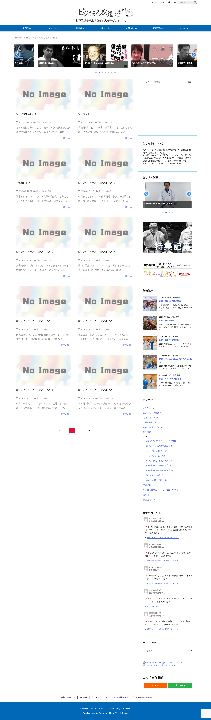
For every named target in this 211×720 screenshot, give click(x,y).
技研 (147, 485)
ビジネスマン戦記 (152, 412)
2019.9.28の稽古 (153, 606)
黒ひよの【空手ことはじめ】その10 (96, 390)
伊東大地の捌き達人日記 (159, 460)
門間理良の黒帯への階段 (159, 470)
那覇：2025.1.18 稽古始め (170, 379)
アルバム (148, 407)
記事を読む (66, 138)
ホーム (20, 37)
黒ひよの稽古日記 (43, 122)
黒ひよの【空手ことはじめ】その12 (96, 321)
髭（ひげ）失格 (154, 475)
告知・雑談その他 (153, 427)
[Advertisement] (167, 112)
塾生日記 (32, 37)
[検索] (195, 2)
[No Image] (43, 94)
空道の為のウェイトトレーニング (161, 490)
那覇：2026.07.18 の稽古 (170, 301)
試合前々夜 (84, 113)
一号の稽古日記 (155, 455)
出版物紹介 (150, 422)
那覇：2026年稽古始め (169, 340)
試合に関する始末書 (26, 113)
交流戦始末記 (23, 182)
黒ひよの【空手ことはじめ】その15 (34, 251)
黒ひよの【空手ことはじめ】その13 (34, 321)
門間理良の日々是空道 (158, 465)
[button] (18, 55)
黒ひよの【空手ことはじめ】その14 (96, 251)
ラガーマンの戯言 (156, 451)
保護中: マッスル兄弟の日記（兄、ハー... (163, 538)
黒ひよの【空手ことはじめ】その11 (34, 390)
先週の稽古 (151, 417)
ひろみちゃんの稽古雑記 (159, 446)
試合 (146, 495)
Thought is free (121, 713)
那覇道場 (149, 499)
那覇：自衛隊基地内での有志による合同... (163, 560)
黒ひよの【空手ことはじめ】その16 (96, 182)
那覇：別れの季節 (166, 320)
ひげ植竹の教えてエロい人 (161, 441)
